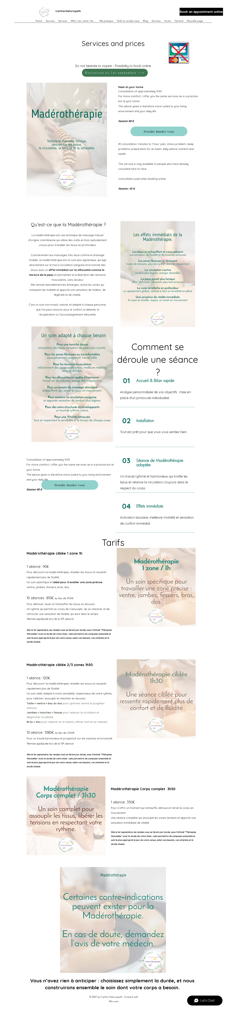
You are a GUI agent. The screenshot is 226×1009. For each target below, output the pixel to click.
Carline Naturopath (68, 11)
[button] (128, 19)
